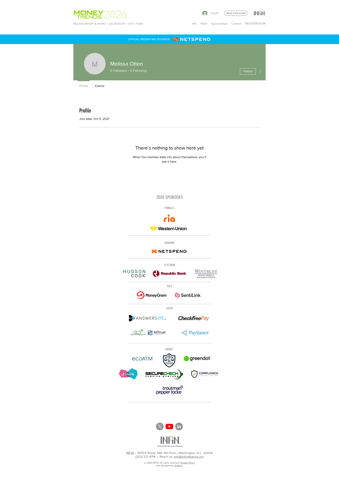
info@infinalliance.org (189, 456)
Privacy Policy (187, 462)
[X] (160, 426)
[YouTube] (169, 426)
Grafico (178, 465)
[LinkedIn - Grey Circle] (179, 426)
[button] (194, 23)
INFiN (130, 453)
